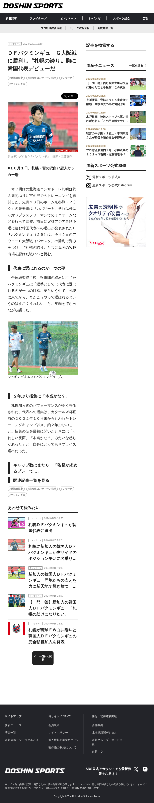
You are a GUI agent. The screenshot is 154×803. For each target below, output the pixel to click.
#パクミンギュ (17, 83)
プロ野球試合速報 (51, 28)
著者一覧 (10, 732)
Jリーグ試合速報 (79, 28)
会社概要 (97, 725)
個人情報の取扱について (63, 740)
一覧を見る (136, 65)
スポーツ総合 (121, 18)
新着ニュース (13, 725)
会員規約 (54, 725)
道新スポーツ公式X (106, 177)
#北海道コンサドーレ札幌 (42, 77)
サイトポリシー (58, 732)
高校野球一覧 (105, 28)
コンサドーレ (67, 18)
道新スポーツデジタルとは (21, 740)
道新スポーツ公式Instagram (112, 185)
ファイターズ (38, 18)
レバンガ (94, 18)
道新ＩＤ (97, 751)
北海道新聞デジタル (104, 732)
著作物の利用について (62, 747)
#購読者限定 (16, 77)
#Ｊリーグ (66, 77)
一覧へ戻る (45, 658)
